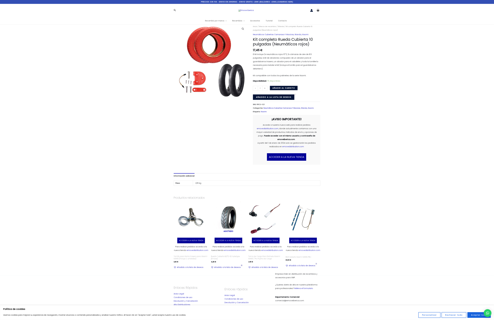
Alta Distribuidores (182, 304)
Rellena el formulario (303, 288)
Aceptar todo (479, 315)
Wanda (281, 26)
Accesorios (255, 21)
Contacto (282, 21)
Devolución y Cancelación (186, 301)
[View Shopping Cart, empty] (318, 10)
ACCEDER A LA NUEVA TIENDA (286, 157)
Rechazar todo (454, 315)
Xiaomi (305, 34)
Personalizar (429, 315)
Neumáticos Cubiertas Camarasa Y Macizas (273, 34)
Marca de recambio (267, 26)
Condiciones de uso (183, 297)
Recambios (237, 21)
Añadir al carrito (283, 88)
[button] (175, 10)
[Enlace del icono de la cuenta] (311, 10)
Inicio (255, 26)
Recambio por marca (214, 21)
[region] (247, 312)
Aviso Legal (179, 293)
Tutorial (269, 21)
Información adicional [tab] (184, 176)
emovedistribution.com (267, 128)
